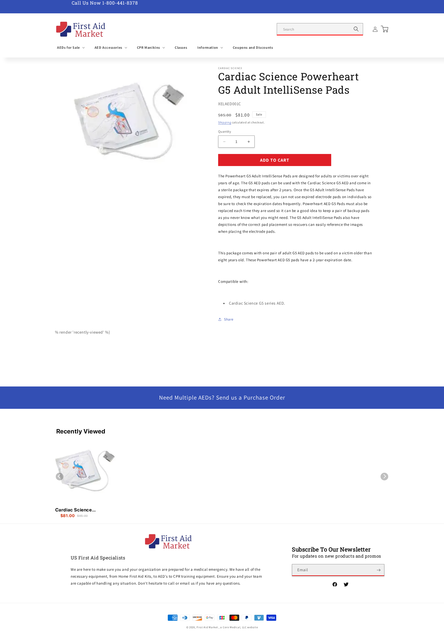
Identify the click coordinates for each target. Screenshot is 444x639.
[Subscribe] (378, 570)
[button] (70, 47)
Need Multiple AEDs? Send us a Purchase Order (222, 397)
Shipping (224, 122)
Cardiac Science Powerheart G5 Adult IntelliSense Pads (78, 510)
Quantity (224, 131)
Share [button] (229, 319)
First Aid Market (207, 627)
